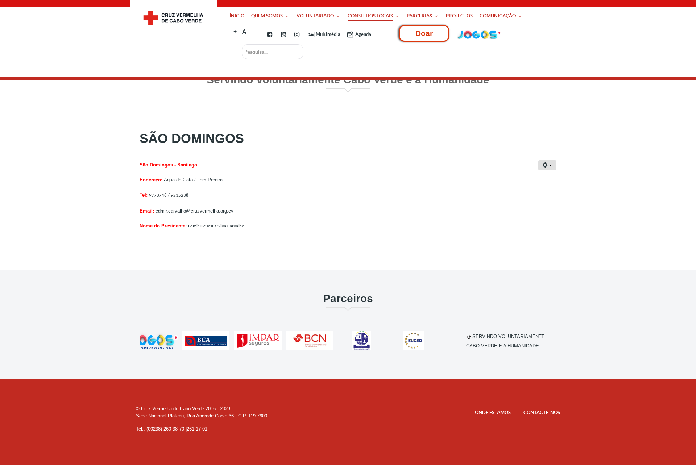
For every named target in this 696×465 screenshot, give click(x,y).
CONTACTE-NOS (541, 412)
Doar (424, 33)
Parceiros (348, 298)
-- (253, 31)
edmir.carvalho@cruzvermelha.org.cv (194, 211)
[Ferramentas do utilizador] (547, 165)
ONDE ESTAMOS (493, 412)
